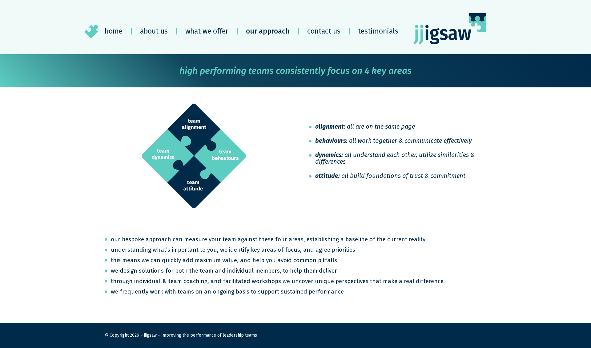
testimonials (378, 31)
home (114, 31)
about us (154, 31)
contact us (323, 31)
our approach (268, 31)
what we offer (206, 31)
